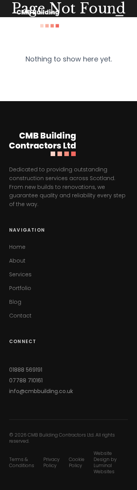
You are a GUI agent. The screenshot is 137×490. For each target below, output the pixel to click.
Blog (15, 302)
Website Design (103, 456)
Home (17, 247)
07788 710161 (26, 380)
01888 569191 (25, 370)
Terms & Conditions (21, 462)
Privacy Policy (51, 462)
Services (20, 274)
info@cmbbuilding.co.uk (41, 391)
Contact (20, 315)
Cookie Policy (76, 462)
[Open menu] (119, 18)
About (17, 260)
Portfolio (20, 288)
